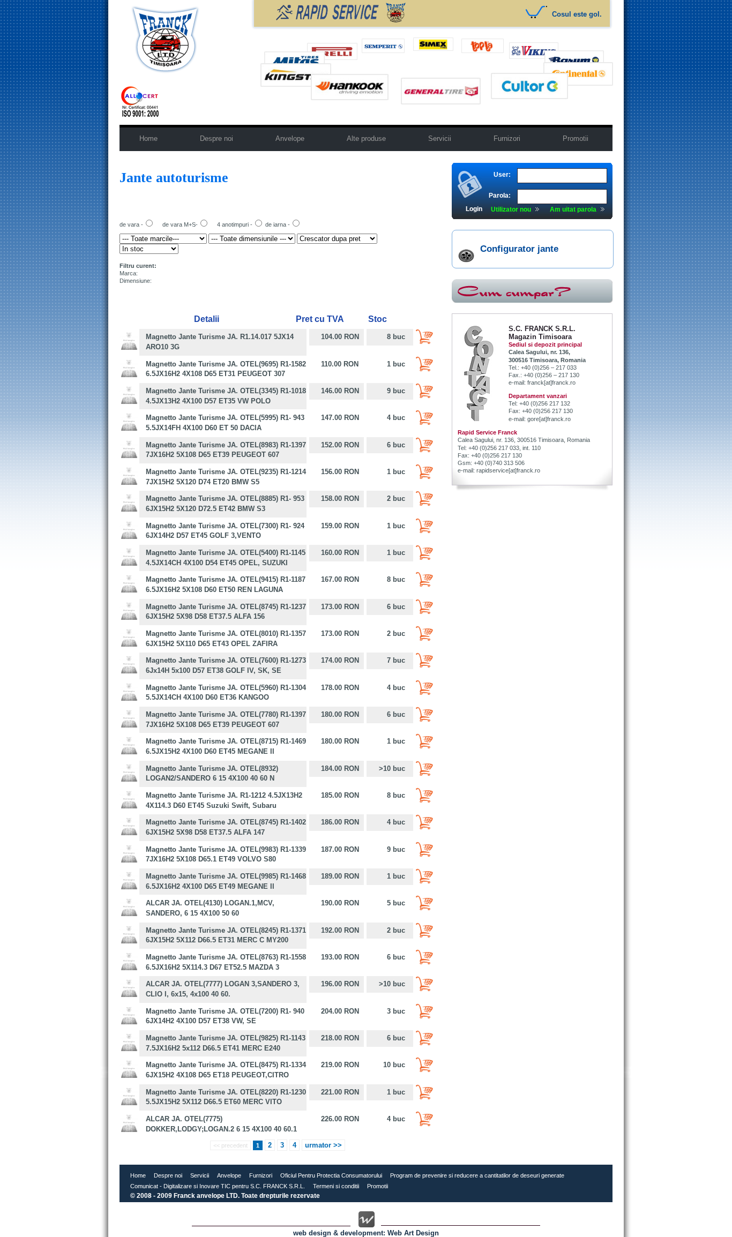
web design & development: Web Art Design (366, 1233)
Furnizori (260, 1175)
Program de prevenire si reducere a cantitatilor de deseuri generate (477, 1175)
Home (138, 1175)
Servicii (199, 1175)
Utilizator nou (511, 209)
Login (474, 209)
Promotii (377, 1186)
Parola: (500, 195)
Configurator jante (519, 249)
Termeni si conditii (336, 1186)
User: (502, 174)
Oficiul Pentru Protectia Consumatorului (331, 1175)
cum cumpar (532, 291)
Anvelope (229, 1175)
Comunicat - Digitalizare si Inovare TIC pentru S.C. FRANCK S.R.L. (217, 1186)
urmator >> (323, 1145)
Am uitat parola (573, 209)
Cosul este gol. (577, 14)
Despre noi (168, 1175)
